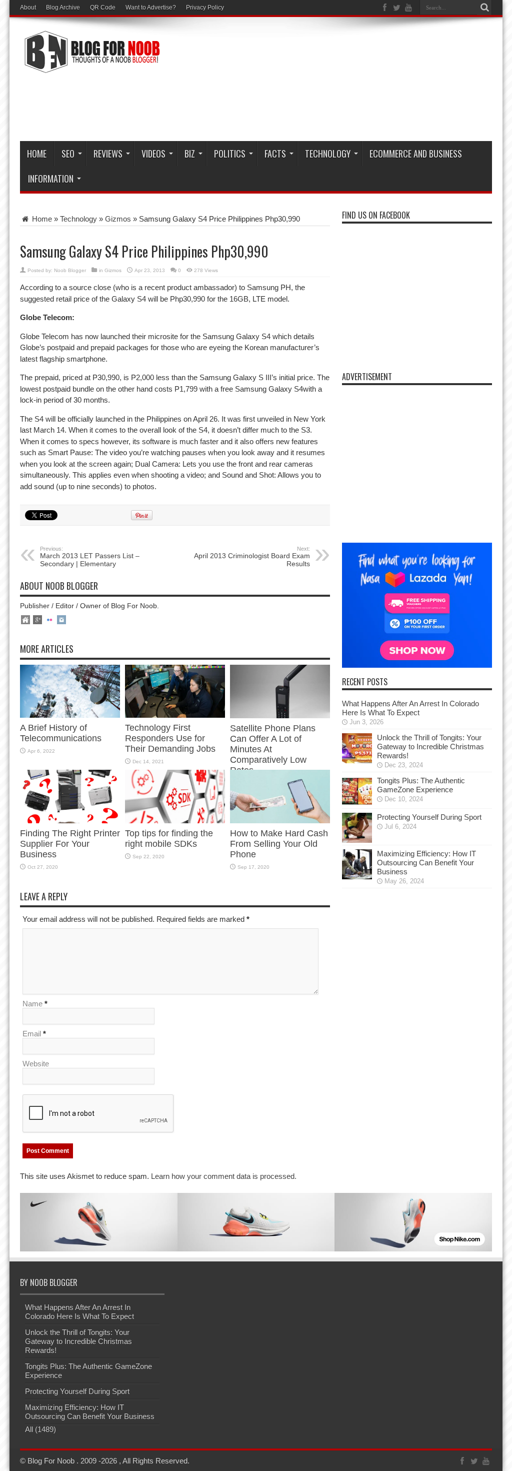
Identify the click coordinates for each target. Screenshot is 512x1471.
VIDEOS (154, 153)
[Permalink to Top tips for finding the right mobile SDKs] (175, 820)
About (28, 7)
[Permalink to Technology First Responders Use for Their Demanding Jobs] (175, 715)
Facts (275, 153)
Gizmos (118, 219)
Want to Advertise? (151, 7)
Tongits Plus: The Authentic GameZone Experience (421, 785)
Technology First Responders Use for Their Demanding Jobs (170, 738)
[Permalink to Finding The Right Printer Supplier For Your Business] (70, 820)
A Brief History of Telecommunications (62, 733)
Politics (230, 153)
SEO (68, 153)
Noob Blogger (70, 270)
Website (35, 1063)
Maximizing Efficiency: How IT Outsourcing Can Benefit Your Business (426, 862)
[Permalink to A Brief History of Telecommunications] (70, 715)
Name (32, 1003)
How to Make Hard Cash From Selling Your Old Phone (279, 843)
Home (36, 153)
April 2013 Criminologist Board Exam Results (252, 557)
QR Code (103, 7)
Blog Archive (63, 7)
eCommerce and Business (416, 153)
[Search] (484, 7)
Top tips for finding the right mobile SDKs (169, 838)
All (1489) (40, 1429)
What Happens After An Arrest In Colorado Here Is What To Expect (410, 708)
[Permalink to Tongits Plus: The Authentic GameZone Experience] (357, 803)
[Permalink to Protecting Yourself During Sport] (357, 840)
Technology (327, 153)
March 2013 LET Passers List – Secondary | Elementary (90, 557)
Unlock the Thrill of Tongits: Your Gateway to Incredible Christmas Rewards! (430, 746)
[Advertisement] (310, 106)
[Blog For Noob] (90, 67)
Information (51, 178)
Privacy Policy (205, 7)
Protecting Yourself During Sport (429, 817)
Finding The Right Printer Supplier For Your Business (70, 843)
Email (31, 1033)
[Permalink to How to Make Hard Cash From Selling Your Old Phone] (280, 820)
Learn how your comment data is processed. (223, 1176)
